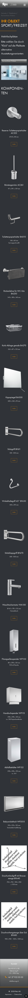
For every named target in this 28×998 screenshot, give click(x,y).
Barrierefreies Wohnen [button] (9, 61)
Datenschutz (18, 994)
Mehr (14, 144)
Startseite (4, 13)
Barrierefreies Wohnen (8, 15)
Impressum (8, 994)
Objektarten (12, 13)
